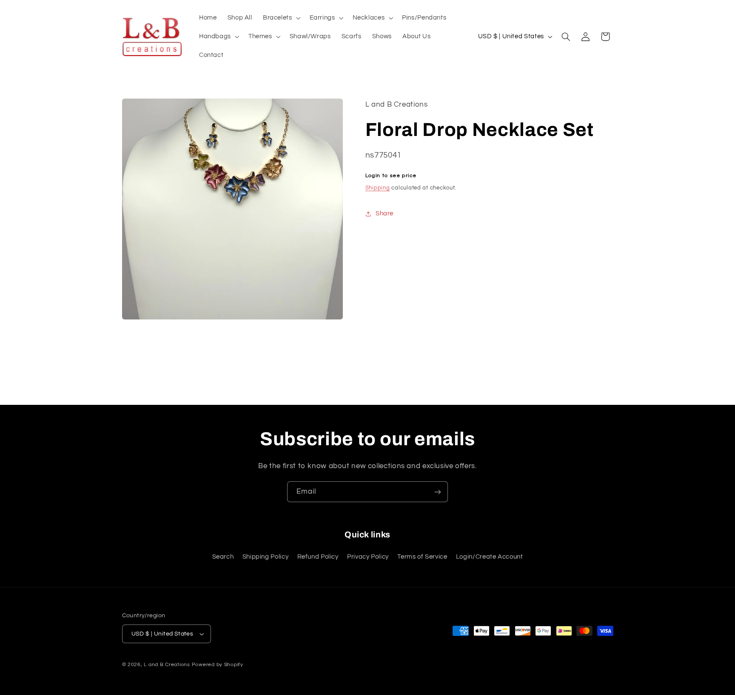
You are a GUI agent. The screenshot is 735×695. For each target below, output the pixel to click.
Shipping (377, 188)
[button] (280, 17)
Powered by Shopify (217, 664)
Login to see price (391, 176)
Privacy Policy (368, 557)
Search (223, 557)
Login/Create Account (489, 557)
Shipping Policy (265, 557)
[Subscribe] (437, 491)
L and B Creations (167, 664)
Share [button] (384, 214)
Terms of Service (422, 557)
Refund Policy (318, 557)
